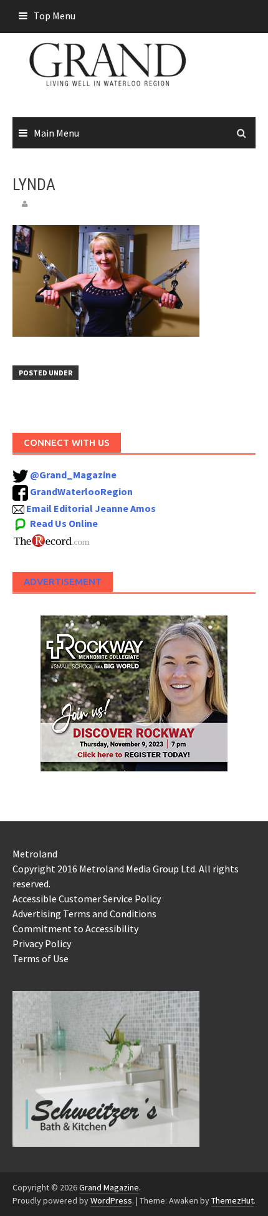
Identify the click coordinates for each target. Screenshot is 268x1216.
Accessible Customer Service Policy (86, 898)
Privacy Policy (41, 943)
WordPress (111, 1200)
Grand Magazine (109, 1187)
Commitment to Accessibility (75, 928)
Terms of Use (40, 958)
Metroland (34, 853)
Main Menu (56, 133)
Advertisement (63, 581)
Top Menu (54, 15)
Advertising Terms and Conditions (84, 913)
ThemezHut (232, 1200)
